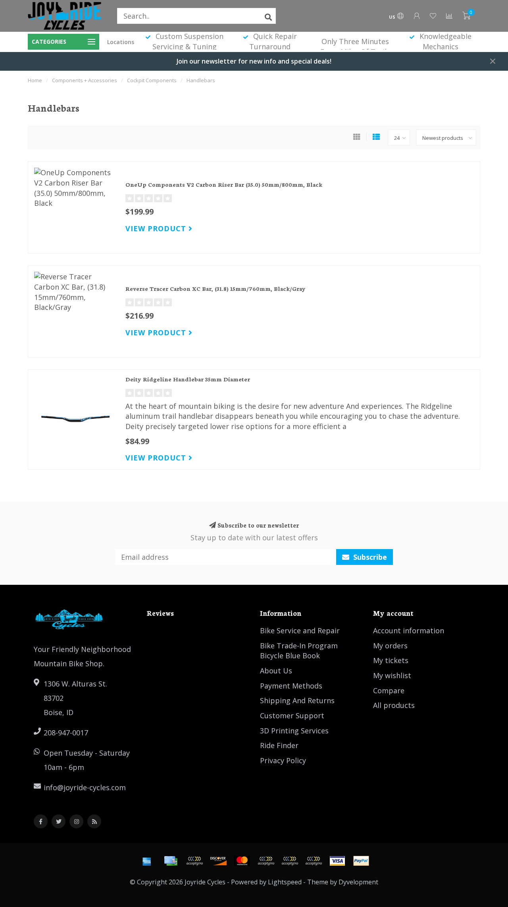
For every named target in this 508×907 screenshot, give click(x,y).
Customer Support (292, 715)
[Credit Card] (171, 861)
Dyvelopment (358, 882)
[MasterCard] (242, 861)
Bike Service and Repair (300, 630)
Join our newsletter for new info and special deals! (254, 61)
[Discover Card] (218, 861)
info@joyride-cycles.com (85, 787)
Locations (120, 42)
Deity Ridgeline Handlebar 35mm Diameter (187, 379)
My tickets (390, 660)
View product (157, 228)
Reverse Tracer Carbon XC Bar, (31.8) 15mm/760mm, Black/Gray (215, 288)
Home (35, 80)
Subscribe (369, 557)
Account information (408, 630)
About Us (276, 670)
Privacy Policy (283, 760)
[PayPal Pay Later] (290, 861)
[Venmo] (313, 861)
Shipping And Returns (297, 700)
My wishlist (392, 675)
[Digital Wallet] (194, 861)
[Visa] (337, 861)
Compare (388, 690)
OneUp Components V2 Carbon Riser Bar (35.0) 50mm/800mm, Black (223, 184)
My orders (390, 645)
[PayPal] (266, 861)
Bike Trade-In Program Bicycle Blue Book (299, 651)
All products (394, 705)
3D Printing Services (294, 730)
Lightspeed (285, 882)
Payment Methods (291, 685)
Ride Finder (279, 745)
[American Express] (147, 861)
